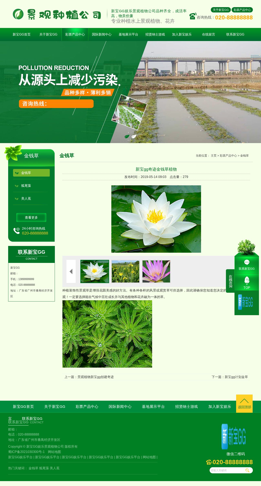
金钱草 (26, 173)
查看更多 (31, 217)
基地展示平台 (153, 407)
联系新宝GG (247, 268)
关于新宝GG (221, 9)
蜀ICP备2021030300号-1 (26, 452)
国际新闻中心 (120, 407)
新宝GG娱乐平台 (20, 457)
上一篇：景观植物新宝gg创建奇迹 (89, 377)
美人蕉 (26, 198)
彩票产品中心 (242, 9)
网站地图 (54, 452)
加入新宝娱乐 (219, 407)
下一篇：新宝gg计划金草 (230, 377)
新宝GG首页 (22, 34)
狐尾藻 (26, 185)
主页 (214, 155)
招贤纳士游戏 (186, 407)
